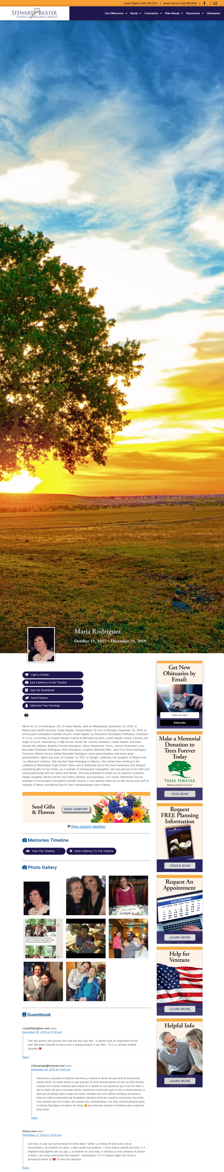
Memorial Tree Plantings (45, 705)
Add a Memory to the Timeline (48, 682)
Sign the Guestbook (41, 690)
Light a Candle (39, 674)
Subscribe (180, 722)
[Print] (26, 715)
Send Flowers (39, 697)
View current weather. (88, 826)
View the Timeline (43, 851)
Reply (25, 1057)
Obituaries (213, 13)
